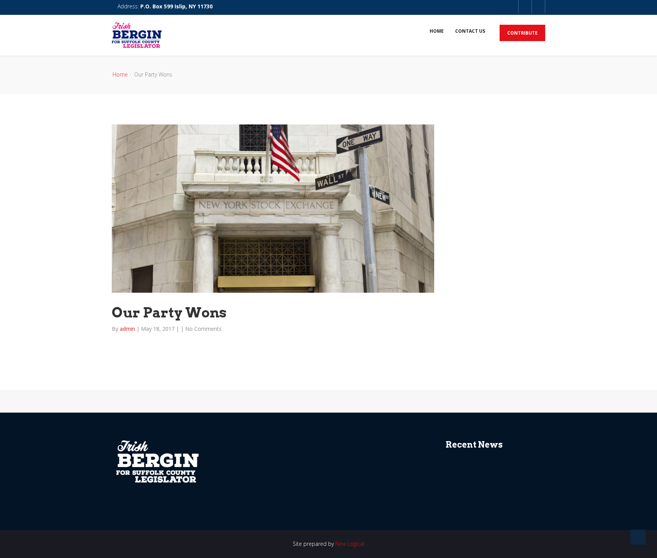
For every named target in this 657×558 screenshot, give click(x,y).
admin (128, 328)
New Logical (349, 543)
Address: (164, 6)
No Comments (203, 328)
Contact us (470, 31)
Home (437, 31)
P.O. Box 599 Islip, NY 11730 (176, 6)
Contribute (522, 33)
